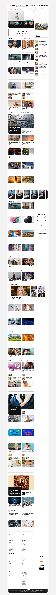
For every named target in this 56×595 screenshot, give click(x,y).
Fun (45, 9)
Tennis (22, 281)
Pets (9, 441)
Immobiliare (18, 147)
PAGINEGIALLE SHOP (20, 590)
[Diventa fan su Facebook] (40, 557)
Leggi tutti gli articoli (42, 284)
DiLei (9, 52)
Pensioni (30, 147)
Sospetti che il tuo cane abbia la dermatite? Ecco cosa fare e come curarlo (27, 469)
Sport (12, 8)
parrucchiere (23, 541)
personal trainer (24, 549)
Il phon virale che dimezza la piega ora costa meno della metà (43, 60)
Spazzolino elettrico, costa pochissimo (14, 47)
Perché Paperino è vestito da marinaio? (14, 436)
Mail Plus (12, 9)
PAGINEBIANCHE (27, 590)
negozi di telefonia (10, 549)
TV (36, 8)
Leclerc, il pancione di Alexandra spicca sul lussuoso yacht (41, 291)
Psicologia (26, 360)
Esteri (31, 256)
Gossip (34, 8)
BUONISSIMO (41, 590)
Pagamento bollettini (38, 9)
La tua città (23, 582)
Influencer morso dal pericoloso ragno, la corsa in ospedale (43, 71)
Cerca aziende (23, 579)
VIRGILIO (13, 590)
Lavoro (33, 147)
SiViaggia (23, 562)
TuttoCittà (9, 586)
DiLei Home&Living (11, 201)
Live (30, 270)
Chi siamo (21, 591)
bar (22, 536)
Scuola (9, 242)
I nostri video (10, 188)
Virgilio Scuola (10, 574)
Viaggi (23, 8)
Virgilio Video (23, 559)
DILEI (33, 590)
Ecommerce (30, 519)
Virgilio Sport (23, 557)
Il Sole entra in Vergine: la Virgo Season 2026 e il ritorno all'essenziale (29, 493)
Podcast (33, 441)
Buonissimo (10, 346)
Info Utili (27, 147)
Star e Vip (24, 52)
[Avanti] (47, 194)
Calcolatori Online (24, 585)
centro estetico (23, 542)
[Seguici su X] (42, 557)
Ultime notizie (21, 256)
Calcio (26, 17)
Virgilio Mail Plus (10, 557)
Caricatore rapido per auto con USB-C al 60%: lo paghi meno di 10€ (43, 45)
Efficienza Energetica (26, 112)
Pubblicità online (25, 519)
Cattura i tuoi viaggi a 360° (39, 30)
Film (30, 66)
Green (10, 131)
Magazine (10, 66)
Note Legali (23, 591)
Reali (22, 63)
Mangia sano (10, 371)
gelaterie (23, 535)
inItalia (22, 564)
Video (31, 8)
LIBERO (11, 590)
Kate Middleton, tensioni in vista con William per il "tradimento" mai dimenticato (43, 63)
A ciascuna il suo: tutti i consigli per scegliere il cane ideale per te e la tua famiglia (30, 455)
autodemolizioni (10, 542)
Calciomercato (23, 270)
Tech (28, 8)
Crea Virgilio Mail (44, 5)
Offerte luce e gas (31, 9)
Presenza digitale (20, 519)
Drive (18, 9)
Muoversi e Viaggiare (11, 540)
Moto (28, 270)
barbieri (23, 543)
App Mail (9, 564)
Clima (21, 112)
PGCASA (24, 590)
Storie (33, 256)
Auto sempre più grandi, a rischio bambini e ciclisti (13, 409)
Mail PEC (15, 9)
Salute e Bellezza (24, 540)
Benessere (22, 360)
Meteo (21, 8)
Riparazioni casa (32, 303)
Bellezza (23, 49)
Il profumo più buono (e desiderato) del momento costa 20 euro (42, 67)
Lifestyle (27, 52)
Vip (22, 109)
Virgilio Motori (11, 161)
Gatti (30, 441)
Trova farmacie (23, 581)
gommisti (9, 543)
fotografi (23, 550)
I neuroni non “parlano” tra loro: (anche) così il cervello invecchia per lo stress (28, 370)
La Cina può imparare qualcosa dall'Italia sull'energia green (14, 129)
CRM (33, 519)
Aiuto (9, 565)
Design (24, 201)
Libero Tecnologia (24, 566)
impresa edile (10, 536)
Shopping (9, 572)
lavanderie (9, 547)
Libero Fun (23, 576)
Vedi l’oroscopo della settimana (41, 233)
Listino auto (9, 577)
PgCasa (9, 303)
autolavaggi (9, 544)
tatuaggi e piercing (24, 544)
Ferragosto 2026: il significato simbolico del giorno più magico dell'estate (27, 505)
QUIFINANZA (38, 590)
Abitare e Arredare (11, 534)
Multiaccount (10, 562)
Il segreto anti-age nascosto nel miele (28, 388)
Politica (28, 256)
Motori (26, 8)
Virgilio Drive (9, 559)
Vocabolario (23, 583)
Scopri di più (38, 35)
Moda (30, 52)
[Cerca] (27, 5)
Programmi (23, 66)
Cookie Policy (28, 591)
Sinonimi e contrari (24, 584)
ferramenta (9, 535)
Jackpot (43, 9)
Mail (9, 9)
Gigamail (9, 561)
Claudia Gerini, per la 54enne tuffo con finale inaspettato (34, 291)
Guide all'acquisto (29, 38)
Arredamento (27, 201)
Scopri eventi (23, 580)
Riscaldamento (18, 303)
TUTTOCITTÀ (31, 590)
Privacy (26, 591)
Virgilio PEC (9, 558)
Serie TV (33, 66)
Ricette (39, 8)
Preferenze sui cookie (32, 591)
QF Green (10, 112)
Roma (10, 331)
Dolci (29, 346)
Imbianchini (22, 303)
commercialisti (23, 548)
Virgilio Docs (9, 560)
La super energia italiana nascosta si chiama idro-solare (29, 131)
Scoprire (23, 372)
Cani (28, 441)
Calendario (9, 563)
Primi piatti (22, 346)
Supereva (23, 563)
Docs (27, 9)
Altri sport (33, 270)
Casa (9, 63)
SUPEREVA (44, 590)
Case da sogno (20, 201)
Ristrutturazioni (32, 201)
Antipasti (18, 346)
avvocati (23, 547)
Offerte (25, 38)
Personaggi (27, 66)
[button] (32, 19)
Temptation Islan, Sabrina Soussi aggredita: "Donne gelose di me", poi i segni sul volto (14, 76)
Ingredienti (32, 346)
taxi (8, 541)
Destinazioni (23, 586)
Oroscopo (42, 8)
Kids (9, 427)
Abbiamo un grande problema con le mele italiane (28, 412)
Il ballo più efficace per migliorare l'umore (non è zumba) (29, 378)
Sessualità (33, 360)
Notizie (9, 8)
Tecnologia (9, 48)
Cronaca (25, 256)
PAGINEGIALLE (16, 590)
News (20, 66)
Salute (30, 360)
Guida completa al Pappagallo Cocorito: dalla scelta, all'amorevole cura (16, 455)
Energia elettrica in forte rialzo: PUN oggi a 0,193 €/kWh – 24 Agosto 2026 (43, 56)
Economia (15, 8)
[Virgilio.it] (11, 5)
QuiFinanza (10, 147)
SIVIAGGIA (35, 590)
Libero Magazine (24, 567)
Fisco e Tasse (23, 147)
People (21, 52)
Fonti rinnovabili (32, 112)
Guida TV (17, 66)
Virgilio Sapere (10, 573)
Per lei (33, 38)
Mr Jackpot (23, 575)
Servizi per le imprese (12, 519)
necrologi (9, 550)
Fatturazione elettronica (23, 9)
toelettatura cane (10, 548)
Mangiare (23, 534)
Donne (18, 8)
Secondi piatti (26, 346)
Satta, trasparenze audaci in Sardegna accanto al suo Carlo (41, 299)
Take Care (10, 360)
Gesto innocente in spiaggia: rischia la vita (42, 195)
